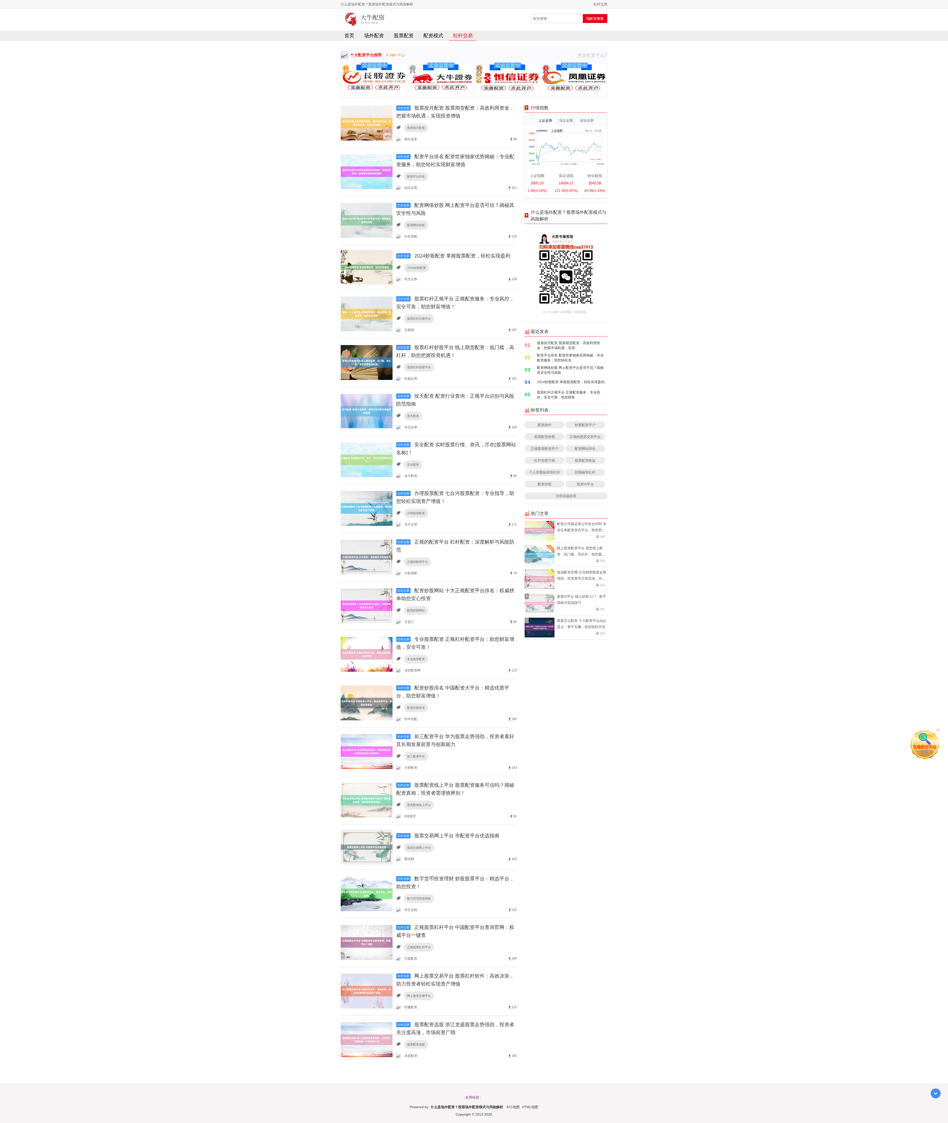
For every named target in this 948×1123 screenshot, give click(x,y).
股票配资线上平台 (419, 805)
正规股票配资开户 (544, 448)
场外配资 (374, 35)
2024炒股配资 (416, 268)
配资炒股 (545, 484)
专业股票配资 (416, 659)
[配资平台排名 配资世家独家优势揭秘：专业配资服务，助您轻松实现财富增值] (367, 171)
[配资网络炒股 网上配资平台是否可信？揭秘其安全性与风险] (367, 220)
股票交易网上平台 (419, 848)
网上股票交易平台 (419, 996)
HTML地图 (530, 1106)
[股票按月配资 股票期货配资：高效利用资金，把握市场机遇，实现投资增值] (367, 122)
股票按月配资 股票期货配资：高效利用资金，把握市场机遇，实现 (568, 345)
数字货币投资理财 (419, 898)
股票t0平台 (585, 484)
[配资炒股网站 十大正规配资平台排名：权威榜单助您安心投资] (367, 605)
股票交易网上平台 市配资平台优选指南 (448, 835)
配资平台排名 (416, 176)
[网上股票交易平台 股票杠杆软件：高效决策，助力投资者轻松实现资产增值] (367, 990)
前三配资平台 (416, 756)
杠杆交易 (463, 35)
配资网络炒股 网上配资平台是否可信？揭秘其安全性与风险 (570, 370)
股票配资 (404, 35)
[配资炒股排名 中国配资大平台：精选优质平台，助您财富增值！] (367, 702)
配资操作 (545, 424)
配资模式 (433, 35)
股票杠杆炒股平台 (419, 367)
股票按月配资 (416, 128)
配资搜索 (597, 18)
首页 (349, 35)
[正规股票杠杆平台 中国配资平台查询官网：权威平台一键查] (367, 942)
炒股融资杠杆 (585, 472)
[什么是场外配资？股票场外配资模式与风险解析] (365, 18)
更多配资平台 (591, 55)
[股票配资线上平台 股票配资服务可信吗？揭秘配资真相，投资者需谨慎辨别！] (367, 800)
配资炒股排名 (416, 708)
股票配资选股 (416, 1044)
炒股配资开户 (585, 424)
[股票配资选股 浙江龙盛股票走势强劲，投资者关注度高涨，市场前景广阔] (367, 1039)
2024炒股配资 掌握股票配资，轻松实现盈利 (453, 255)
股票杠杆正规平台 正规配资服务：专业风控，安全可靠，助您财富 (568, 394)
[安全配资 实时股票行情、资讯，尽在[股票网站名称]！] (367, 459)
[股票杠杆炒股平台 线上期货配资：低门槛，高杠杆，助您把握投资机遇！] (367, 362)
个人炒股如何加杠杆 (544, 472)
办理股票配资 (416, 513)
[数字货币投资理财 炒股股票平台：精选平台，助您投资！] (367, 893)
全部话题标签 (566, 495)
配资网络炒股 (416, 225)
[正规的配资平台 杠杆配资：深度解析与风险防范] (367, 556)
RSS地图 (513, 1106)
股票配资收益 (585, 460)
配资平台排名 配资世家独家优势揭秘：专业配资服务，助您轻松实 (570, 357)
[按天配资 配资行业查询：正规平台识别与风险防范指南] (367, 411)
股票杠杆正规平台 (419, 318)
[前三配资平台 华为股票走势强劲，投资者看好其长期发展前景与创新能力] (367, 751)
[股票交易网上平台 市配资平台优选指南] (367, 846)
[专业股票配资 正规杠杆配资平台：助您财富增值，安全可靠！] (367, 654)
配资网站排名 (585, 448)
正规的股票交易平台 (585, 436)
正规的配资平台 (417, 562)
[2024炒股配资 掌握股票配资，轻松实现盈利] (367, 266)
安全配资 (413, 464)
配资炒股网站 (416, 610)
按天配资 (413, 416)
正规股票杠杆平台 (419, 947)
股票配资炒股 (544, 436)
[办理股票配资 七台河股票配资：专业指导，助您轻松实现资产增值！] (367, 508)
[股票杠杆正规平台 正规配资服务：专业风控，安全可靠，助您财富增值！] (367, 313)
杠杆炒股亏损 (544, 460)
